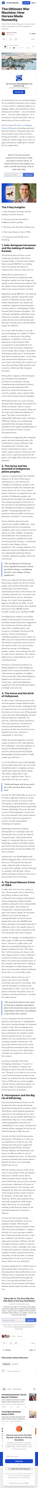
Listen (34, 34)
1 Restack (19, 1336)
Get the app (19, 92)
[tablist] (10, 1364)
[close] (32, 1426)
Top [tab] (4, 1389)
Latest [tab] (9, 1389)
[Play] (5, 46)
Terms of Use (29, 1325)
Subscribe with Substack (20, 1469)
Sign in (34, 3)
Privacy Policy (25, 1477)
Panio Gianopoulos (19, 1404)
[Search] (34, 1389)
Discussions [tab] (17, 1389)
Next (31, 1350)
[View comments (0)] (11, 39)
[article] (19, 1400)
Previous (8, 1350)
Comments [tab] (6, 1364)
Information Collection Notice (23, 1327)
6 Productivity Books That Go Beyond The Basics (14, 1396)
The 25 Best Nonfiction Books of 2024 (11, 1413)
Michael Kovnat (11, 32)
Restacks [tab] (15, 1364)
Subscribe (26, 3)
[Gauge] (33, 47)
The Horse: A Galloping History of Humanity (17, 127)
